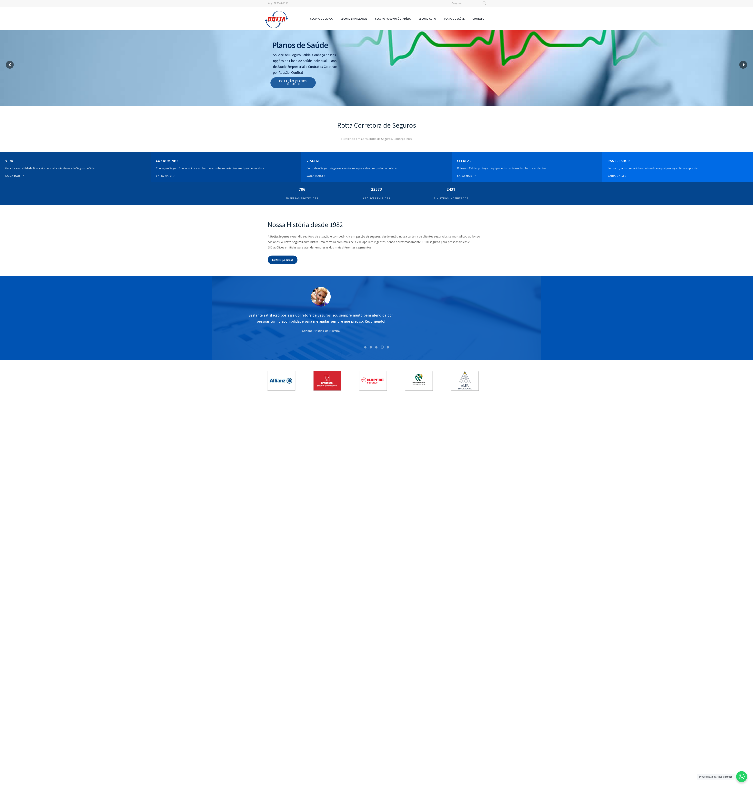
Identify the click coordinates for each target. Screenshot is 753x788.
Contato (478, 18)
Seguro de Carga (321, 18)
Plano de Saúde (454, 18)
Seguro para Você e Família (393, 18)
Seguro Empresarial (353, 18)
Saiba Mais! (465, 175)
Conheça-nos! (282, 260)
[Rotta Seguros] (276, 19)
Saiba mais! (14, 175)
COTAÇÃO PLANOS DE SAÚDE (295, 83)
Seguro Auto (427, 18)
